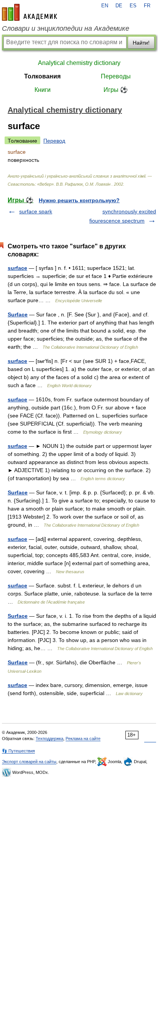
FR (147, 5)
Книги (43, 89)
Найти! (141, 43)
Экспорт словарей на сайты (29, 761)
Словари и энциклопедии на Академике (65, 28)
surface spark (35, 211)
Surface (18, 314)
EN (104, 5)
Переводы (116, 76)
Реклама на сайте (83, 738)
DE (118, 5)
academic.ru (29, 12)
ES (133, 5)
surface (17, 268)
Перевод (54, 141)
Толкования (42, 76)
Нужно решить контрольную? (79, 200)
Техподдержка (49, 738)
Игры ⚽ (116, 89)
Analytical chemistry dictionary (79, 63)
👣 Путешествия (18, 751)
